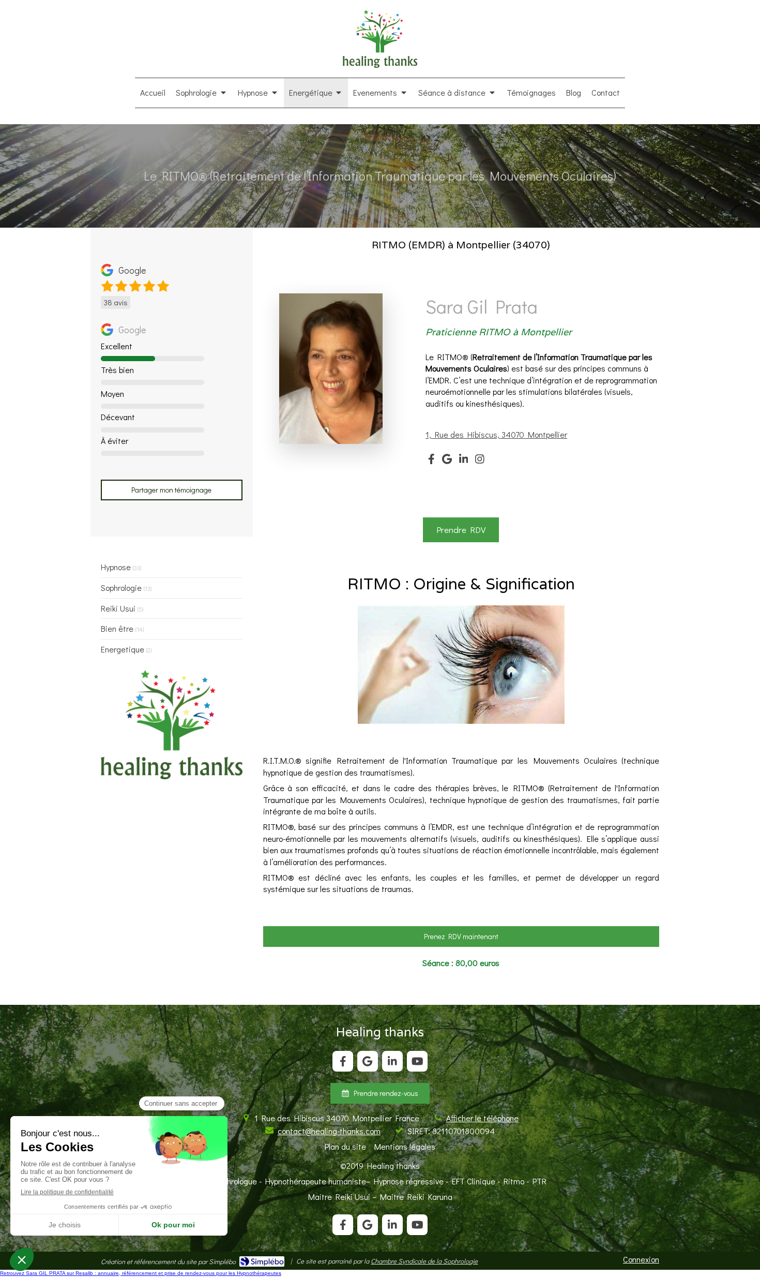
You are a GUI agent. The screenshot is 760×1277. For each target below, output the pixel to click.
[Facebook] (431, 461)
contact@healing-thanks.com (329, 1130)
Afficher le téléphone (482, 1117)
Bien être (117, 628)
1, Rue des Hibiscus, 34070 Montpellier (496, 434)
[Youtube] (417, 1061)
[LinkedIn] (463, 461)
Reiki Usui (118, 608)
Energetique (122, 649)
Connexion (641, 1259)
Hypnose (116, 566)
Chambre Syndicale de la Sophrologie (424, 1260)
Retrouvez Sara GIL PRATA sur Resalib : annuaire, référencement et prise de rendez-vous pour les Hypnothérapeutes (140, 1273)
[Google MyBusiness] (447, 461)
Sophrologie (121, 587)
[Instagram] (479, 461)
